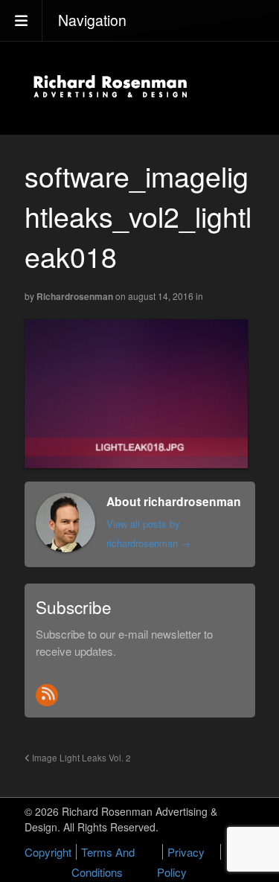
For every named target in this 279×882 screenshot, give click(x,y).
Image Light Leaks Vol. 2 (80, 758)
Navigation (92, 20)
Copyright (48, 852)
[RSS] (47, 695)
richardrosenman (74, 296)
